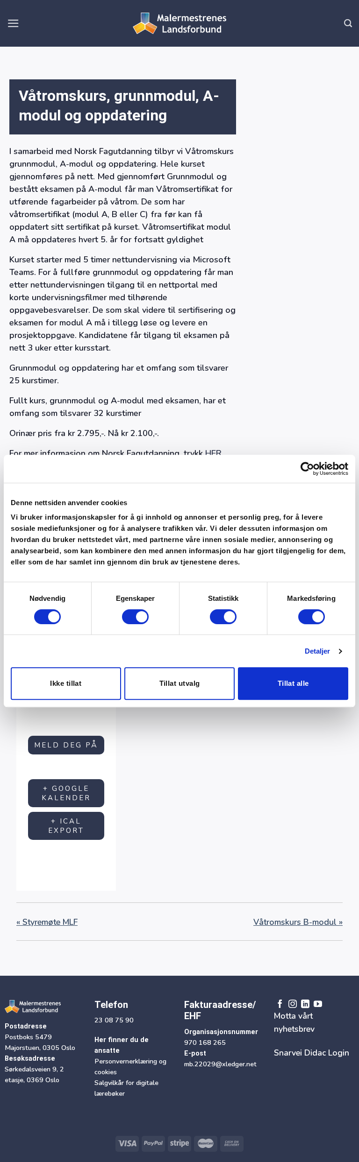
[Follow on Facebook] (280, 1004)
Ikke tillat (65, 683)
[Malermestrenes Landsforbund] (179, 23)
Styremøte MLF (47, 922)
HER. (214, 453)
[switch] (135, 616)
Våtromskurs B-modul (298, 922)
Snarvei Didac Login (311, 1052)
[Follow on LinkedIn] (305, 1004)
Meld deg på (66, 745)
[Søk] (348, 23)
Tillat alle (293, 683)
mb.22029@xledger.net (220, 1064)
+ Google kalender (66, 793)
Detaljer (317, 651)
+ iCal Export (66, 826)
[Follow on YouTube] (318, 1004)
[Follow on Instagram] (292, 1004)
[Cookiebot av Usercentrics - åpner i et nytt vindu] (307, 469)
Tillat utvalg (179, 683)
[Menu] (13, 23)
